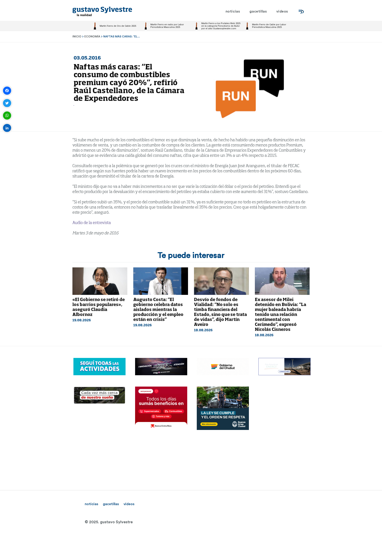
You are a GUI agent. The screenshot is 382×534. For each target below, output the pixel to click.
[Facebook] (7, 90)
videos (129, 504)
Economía (92, 36)
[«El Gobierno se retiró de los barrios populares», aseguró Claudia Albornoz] (99, 281)
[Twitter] (7, 103)
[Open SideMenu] (301, 11)
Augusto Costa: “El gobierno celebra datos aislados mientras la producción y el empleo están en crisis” (158, 310)
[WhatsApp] (7, 115)
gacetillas (111, 504)
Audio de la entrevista (91, 223)
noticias (91, 504)
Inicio (76, 36)
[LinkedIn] (7, 128)
